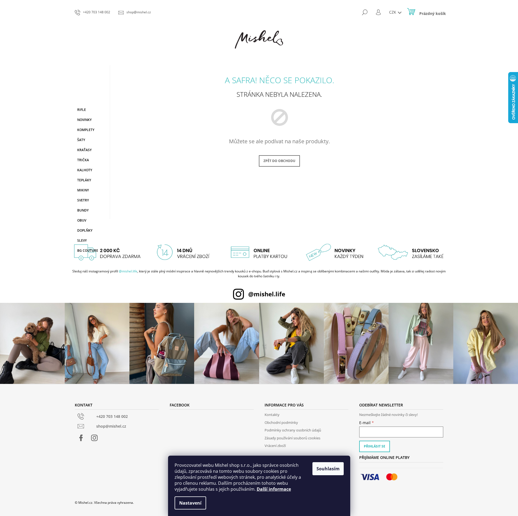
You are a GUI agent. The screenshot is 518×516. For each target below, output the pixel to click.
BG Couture (87, 250)
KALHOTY (84, 170)
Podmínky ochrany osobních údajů (293, 430)
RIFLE (81, 109)
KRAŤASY (84, 150)
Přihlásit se (374, 446)
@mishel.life (128, 271)
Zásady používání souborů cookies (292, 438)
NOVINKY (84, 119)
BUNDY (83, 210)
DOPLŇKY (84, 230)
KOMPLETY (85, 130)
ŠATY (81, 140)
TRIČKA (83, 160)
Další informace (274, 489)
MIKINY (83, 190)
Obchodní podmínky (281, 422)
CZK (393, 12)
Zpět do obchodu (279, 160)
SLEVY (82, 240)
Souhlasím (328, 469)
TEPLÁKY (84, 180)
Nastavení (190, 503)
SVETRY (83, 200)
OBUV (81, 220)
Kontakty (272, 414)
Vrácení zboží (275, 445)
